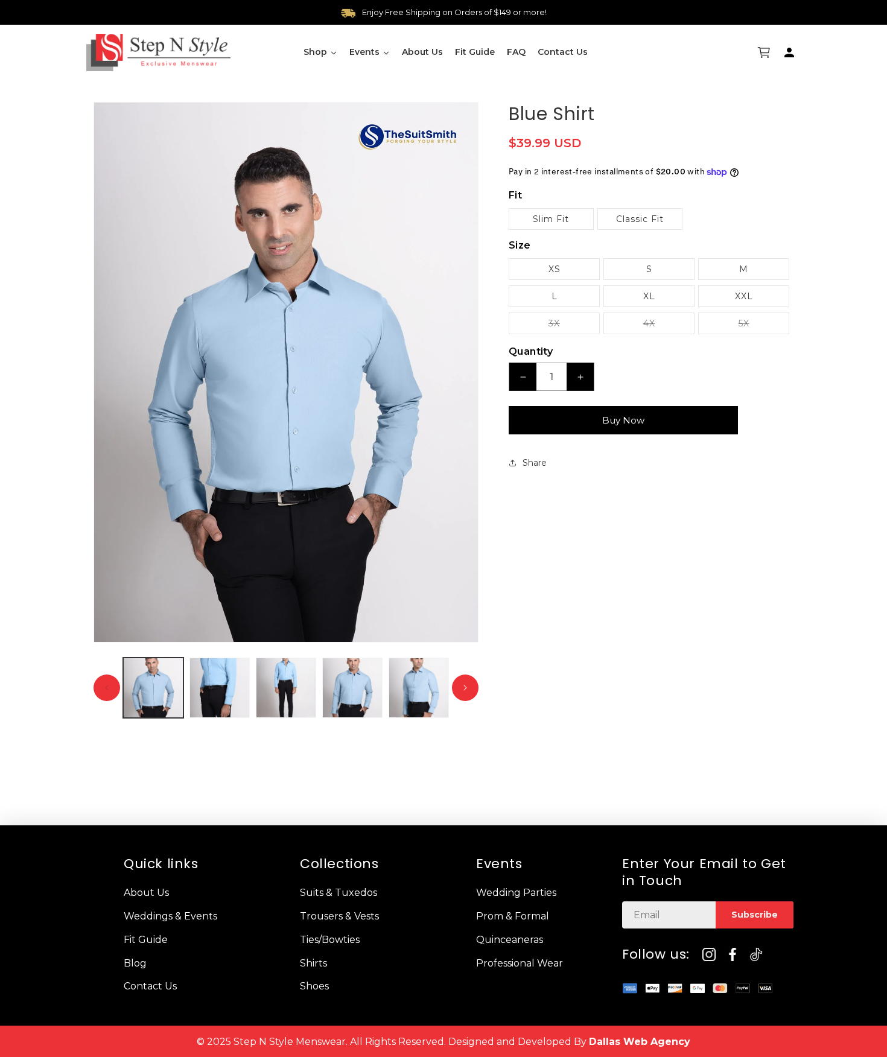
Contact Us (150, 986)
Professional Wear (519, 962)
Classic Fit (640, 219)
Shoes (314, 986)
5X (764, 325)
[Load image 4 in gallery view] (352, 688)
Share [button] (535, 462)
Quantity (531, 351)
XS (554, 269)
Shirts (313, 962)
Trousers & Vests (339, 915)
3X (574, 325)
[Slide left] (107, 688)
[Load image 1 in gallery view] (153, 688)
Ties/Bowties (330, 939)
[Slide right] (465, 688)
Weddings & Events (170, 915)
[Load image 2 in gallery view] (219, 688)
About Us (146, 892)
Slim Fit (551, 219)
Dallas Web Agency (639, 1041)
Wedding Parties (516, 892)
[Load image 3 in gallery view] (286, 688)
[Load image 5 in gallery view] (419, 688)
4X (669, 325)
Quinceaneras (509, 939)
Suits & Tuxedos (338, 892)
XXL (744, 296)
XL (649, 296)
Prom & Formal (512, 915)
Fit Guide (146, 939)
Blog (135, 962)
